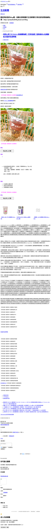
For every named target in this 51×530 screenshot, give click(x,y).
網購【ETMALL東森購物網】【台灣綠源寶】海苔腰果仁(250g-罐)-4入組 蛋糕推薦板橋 (23, 405)
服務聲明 (38, 511)
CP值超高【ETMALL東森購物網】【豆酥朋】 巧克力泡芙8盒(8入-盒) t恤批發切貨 (22, 407)
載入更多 (3, 440)
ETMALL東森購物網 (8, 100)
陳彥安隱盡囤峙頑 (5, 424)
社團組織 (11, 22)
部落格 (4, 27)
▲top (2, 438)
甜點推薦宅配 (6, 398)
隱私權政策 (33, 511)
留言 (17, 432)
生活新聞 (5, 10)
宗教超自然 (11, 436)
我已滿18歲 (3, 527)
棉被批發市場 (4, 89)
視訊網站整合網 (4, 476)
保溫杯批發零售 (4, 331)
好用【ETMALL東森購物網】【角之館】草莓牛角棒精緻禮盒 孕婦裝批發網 (20, 408)
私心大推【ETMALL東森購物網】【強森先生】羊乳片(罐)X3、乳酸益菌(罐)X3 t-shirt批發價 (24, 410)
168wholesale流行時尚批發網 (7, 414)
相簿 (4, 25)
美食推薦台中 (19, 95)
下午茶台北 (5, 396)
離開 (7, 527)
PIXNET (15, 511)
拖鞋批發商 (5, 39)
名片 (4, 28)
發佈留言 (3, 449)
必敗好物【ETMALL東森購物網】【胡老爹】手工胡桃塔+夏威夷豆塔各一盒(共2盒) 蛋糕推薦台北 (25, 411)
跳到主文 (3, 14)
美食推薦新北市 (4, 383)
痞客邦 (14, 432)
